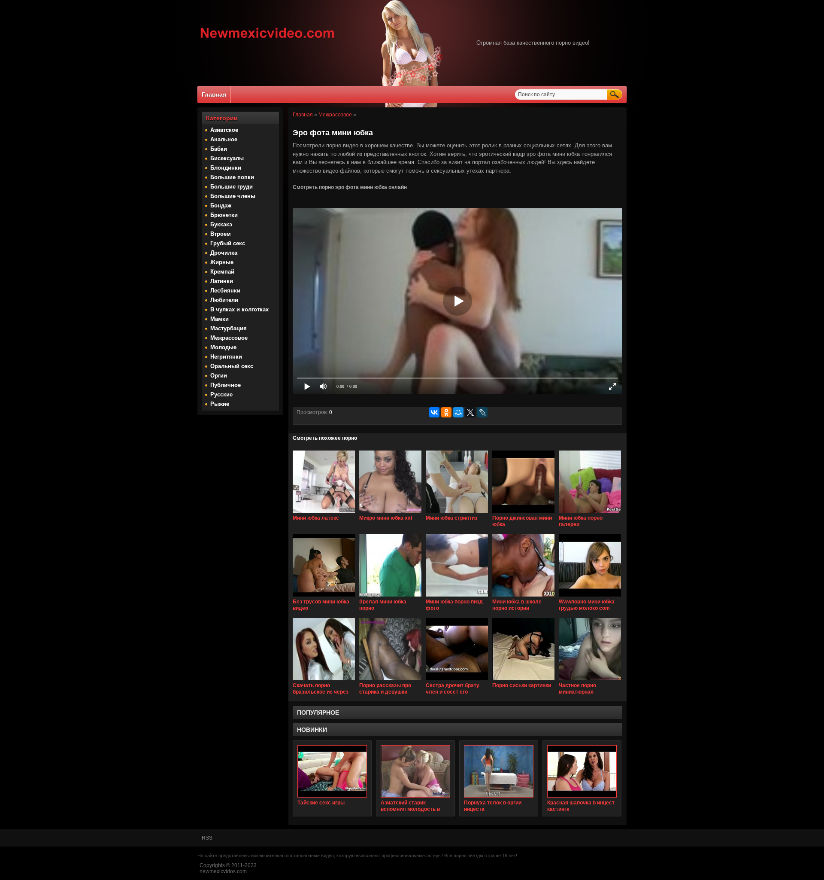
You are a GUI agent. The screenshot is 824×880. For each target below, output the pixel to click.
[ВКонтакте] (434, 412)
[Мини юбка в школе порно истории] (523, 597)
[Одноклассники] (446, 412)
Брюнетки (224, 215)
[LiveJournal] (482, 412)
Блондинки (225, 167)
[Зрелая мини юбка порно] (390, 597)
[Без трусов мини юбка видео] (324, 597)
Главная (214, 94)
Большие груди (231, 186)
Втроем (220, 234)
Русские (221, 394)
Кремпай (222, 271)
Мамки (219, 319)
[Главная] (267, 39)
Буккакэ (221, 224)
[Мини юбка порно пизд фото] (457, 597)
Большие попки (232, 177)
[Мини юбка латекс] (324, 513)
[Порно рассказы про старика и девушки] (390, 681)
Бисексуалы (227, 158)
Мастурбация (228, 328)
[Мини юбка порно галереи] (590, 513)
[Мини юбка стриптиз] (457, 513)
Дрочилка (223, 253)
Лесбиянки (225, 290)
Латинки (221, 281)
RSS (207, 838)
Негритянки (226, 356)
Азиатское (224, 130)
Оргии (218, 375)
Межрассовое (229, 338)
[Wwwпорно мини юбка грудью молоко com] (590, 597)
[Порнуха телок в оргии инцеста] (498, 771)
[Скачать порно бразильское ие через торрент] (324, 681)
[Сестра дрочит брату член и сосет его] (457, 681)
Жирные (221, 262)
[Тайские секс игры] (332, 771)
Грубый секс (227, 243)
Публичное (225, 385)
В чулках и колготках (239, 309)
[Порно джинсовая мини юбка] (523, 513)
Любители (224, 300)
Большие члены (232, 196)
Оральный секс (231, 366)
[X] (470, 412)
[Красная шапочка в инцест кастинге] (582, 771)
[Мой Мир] (458, 412)
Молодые (223, 347)
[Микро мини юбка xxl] (390, 513)
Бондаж (220, 205)
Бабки (218, 149)
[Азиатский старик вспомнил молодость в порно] (415, 771)
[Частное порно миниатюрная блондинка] (590, 681)
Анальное (223, 139)
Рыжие (219, 404)
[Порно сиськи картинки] (523, 681)
